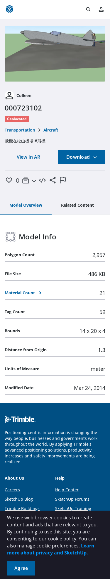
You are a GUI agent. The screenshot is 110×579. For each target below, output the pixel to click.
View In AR (28, 157)
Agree (21, 568)
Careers (12, 489)
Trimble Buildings (22, 508)
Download (78, 157)
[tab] (26, 205)
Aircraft (50, 130)
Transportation (20, 130)
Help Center (67, 489)
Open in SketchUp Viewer (55, 53)
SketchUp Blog (19, 499)
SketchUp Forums (72, 499)
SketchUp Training (73, 508)
